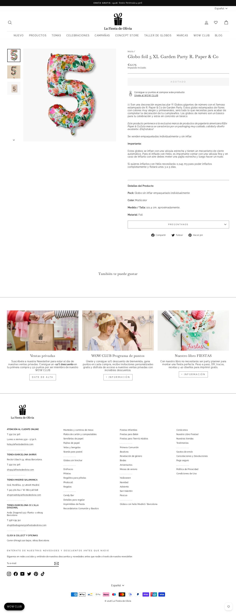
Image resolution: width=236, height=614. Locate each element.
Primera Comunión (129, 447)
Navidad (124, 482)
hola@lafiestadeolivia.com (20, 444)
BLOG (219, 35)
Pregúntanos (178, 224)
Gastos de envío (184, 452)
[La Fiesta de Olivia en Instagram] (9, 574)
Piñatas (67, 473)
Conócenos (182, 430)
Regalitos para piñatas (74, 478)
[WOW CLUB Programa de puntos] (118, 330)
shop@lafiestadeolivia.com (20, 470)
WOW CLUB (201, 35)
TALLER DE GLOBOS (158, 35)
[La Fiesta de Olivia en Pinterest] (36, 574)
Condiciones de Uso (186, 473)
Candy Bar (68, 495)
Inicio (130, 51)
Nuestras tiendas (185, 438)
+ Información (193, 374)
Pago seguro (182, 460)
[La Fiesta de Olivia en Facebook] (16, 574)
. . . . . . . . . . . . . (69, 456)
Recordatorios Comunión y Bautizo (81, 508)
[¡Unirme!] (56, 563)
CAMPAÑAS (102, 35)
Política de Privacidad (187, 469)
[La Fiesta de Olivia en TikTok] (43, 574)
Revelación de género (131, 456)
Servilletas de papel (73, 438)
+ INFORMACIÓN (118, 377)
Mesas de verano (128, 469)
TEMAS (56, 35)
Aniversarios (126, 465)
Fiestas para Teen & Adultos (134, 438)
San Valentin (126, 491)
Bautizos (124, 452)
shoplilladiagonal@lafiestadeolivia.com (26, 525)
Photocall (68, 482)
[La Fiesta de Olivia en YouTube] (22, 574)
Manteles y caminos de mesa (78, 430)
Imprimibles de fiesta (74, 504)
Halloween (125, 478)
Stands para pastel (72, 452)
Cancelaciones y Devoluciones (192, 456)
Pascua (123, 495)
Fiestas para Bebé (129, 434)
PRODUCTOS (38, 35)
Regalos (67, 487)
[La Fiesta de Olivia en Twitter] (29, 574)
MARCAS (182, 35)
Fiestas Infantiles (128, 430)
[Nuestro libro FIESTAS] (193, 330)
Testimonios (182, 443)
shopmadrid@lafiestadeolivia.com (24, 495)
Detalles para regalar (74, 500)
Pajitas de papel (71, 443)
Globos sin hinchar (72, 460)
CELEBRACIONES (77, 35)
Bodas (123, 460)
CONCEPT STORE (127, 35)
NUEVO (19, 35)
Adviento (124, 487)
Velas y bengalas (72, 447)
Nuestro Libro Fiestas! (187, 434)
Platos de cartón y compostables (80, 434)
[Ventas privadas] (42, 330)
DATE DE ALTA (42, 377)
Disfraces (68, 469)
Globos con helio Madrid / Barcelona (138, 504)
